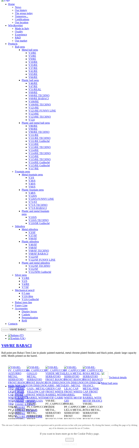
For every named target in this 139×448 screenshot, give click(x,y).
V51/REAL (21, 395)
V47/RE (19, 392)
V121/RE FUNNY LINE (28, 416)
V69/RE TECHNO (25, 401)
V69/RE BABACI (16, 345)
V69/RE (19, 398)
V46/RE (19, 389)
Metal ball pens (109, 383)
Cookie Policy (69, 443)
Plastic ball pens (16, 386)
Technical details (118, 377)
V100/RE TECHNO (26, 410)
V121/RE (20, 413)
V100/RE (20, 407)
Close (69, 440)
